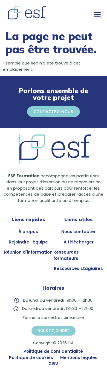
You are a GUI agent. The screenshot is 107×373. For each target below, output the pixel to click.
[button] (97, 14)
